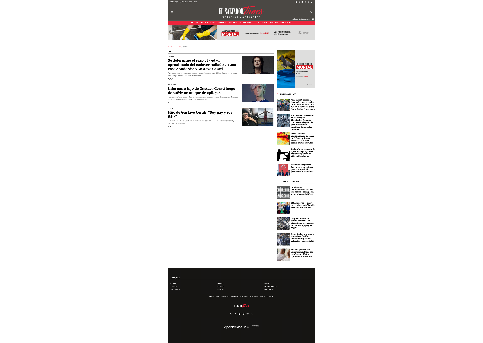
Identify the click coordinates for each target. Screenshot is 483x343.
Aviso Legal (254, 297)
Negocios (220, 286)
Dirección (225, 297)
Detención (193, 2)
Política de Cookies (267, 297)
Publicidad (234, 297)
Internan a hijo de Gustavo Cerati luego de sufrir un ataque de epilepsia (201, 90)
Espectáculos (175, 289)
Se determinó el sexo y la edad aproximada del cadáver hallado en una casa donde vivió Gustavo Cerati (202, 64)
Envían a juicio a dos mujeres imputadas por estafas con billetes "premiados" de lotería (302, 253)
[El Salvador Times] (241, 12)
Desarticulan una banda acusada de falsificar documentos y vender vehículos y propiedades (302, 237)
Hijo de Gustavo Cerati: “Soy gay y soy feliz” (200, 114)
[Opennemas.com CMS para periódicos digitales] (241, 330)
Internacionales (270, 286)
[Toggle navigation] (172, 12)
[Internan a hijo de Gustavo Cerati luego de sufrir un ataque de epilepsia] (258, 93)
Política (220, 283)
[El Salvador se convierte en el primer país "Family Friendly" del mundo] (283, 208)
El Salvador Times (174, 47)
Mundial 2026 (183, 2)
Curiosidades (269, 289)
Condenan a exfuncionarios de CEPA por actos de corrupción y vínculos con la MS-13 (302, 191)
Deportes (220, 289)
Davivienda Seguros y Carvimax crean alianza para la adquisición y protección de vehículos (302, 168)
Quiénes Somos (214, 297)
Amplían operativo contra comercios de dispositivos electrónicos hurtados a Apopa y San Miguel (302, 223)
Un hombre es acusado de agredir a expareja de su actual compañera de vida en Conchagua (303, 152)
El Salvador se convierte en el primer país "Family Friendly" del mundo (303, 205)
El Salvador (173, 2)
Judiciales (173, 286)
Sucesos (173, 283)
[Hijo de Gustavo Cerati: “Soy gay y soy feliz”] (258, 117)
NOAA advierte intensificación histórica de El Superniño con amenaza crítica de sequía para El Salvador (302, 138)
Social (266, 283)
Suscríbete (244, 297)
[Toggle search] (311, 12)
